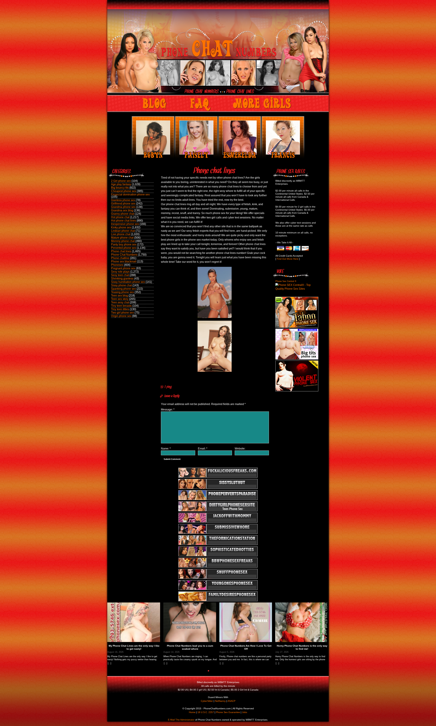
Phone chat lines (121, 251)
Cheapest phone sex (123, 191)
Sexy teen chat (120, 275)
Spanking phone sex (123, 288)
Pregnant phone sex (123, 268)
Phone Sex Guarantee (228, 712)
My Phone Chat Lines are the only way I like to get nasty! (134, 647)
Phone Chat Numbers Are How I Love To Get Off (245, 647)
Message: (167, 409)
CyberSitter (207, 701)
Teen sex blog (119, 295)
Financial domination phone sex (130, 194)
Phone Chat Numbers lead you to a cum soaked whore (190, 647)
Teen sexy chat (120, 302)
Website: (240, 448)
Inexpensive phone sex (125, 224)
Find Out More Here (287, 258)
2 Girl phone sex (121, 180)
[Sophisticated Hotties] (296, 326)
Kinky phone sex (121, 227)
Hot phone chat (120, 217)
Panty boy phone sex (123, 244)
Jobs (244, 712)
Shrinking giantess (122, 278)
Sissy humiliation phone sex (128, 281)
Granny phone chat (122, 213)
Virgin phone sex (121, 316)
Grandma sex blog (122, 210)
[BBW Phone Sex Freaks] (296, 358)
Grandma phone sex (123, 206)
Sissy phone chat (121, 285)
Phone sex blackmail (123, 261)
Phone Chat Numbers (124, 254)
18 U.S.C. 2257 (205, 712)
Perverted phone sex (123, 247)
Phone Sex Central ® (285, 281)
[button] (324, 637)
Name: (166, 448)
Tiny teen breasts (121, 305)
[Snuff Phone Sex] (296, 390)
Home (192, 712)
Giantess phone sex (123, 200)
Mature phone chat (122, 237)
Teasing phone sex (122, 292)
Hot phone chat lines (123, 220)
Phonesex (117, 264)
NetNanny (220, 701)
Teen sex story (119, 298)
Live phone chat (120, 234)
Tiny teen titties (120, 309)
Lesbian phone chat (123, 230)
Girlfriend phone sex (123, 203)
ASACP (231, 701)
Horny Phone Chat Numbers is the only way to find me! (302, 647)
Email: (202, 448)
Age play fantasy (121, 184)
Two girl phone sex (122, 312)
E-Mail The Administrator (181, 719)
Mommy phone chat (123, 241)
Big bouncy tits (120, 187)
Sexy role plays (120, 271)
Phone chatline (120, 258)
